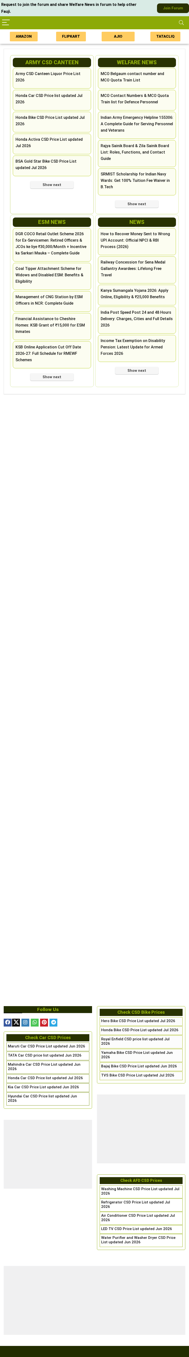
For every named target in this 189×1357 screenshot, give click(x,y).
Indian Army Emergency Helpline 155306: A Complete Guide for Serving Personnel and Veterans (137, 124)
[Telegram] (53, 1023)
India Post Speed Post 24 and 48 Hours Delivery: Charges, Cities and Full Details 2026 (137, 319)
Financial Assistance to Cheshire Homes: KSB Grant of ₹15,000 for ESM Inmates (50, 325)
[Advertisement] (48, 1154)
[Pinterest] (44, 1023)
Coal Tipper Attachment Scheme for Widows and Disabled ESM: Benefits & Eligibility (49, 275)
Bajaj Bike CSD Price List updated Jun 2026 (139, 1066)
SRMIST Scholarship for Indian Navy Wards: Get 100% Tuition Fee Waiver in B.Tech (135, 180)
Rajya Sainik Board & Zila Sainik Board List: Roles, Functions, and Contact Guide (135, 152)
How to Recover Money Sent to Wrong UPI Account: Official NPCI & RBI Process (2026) (135, 240)
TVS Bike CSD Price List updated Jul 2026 (137, 1075)
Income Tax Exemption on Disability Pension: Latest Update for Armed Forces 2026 (133, 347)
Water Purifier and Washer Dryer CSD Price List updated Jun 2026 (138, 1239)
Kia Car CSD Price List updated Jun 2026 (43, 1087)
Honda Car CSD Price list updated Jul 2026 (45, 1078)
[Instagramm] (25, 1023)
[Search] (181, 22)
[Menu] (6, 22)
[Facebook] (8, 1023)
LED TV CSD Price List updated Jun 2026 (136, 1229)
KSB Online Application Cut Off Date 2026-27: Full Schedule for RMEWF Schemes (48, 353)
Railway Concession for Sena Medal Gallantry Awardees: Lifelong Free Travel (133, 268)
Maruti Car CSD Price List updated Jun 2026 (46, 1046)
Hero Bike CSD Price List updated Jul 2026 (138, 1021)
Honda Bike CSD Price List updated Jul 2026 (139, 1030)
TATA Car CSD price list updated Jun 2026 (44, 1055)
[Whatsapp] (35, 1023)
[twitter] (16, 1023)
